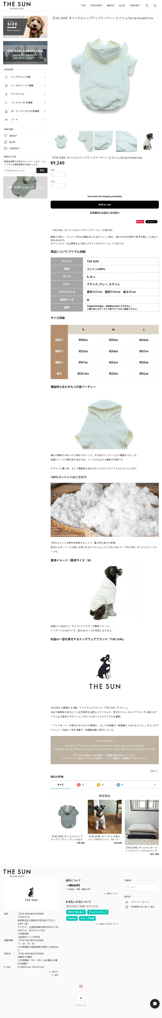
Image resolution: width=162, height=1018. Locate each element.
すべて (60, 785)
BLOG (122, 5)
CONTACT (135, 5)
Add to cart (105, 204)
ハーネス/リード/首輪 (22, 85)
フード (14, 119)
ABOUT (111, 5)
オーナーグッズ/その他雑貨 (25, 111)
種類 (53, 170)
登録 (42, 170)
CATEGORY (96, 5)
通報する (154, 771)
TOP (83, 5)
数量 (53, 181)
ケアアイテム (18, 94)
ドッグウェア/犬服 (20, 77)
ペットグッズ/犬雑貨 (21, 102)
